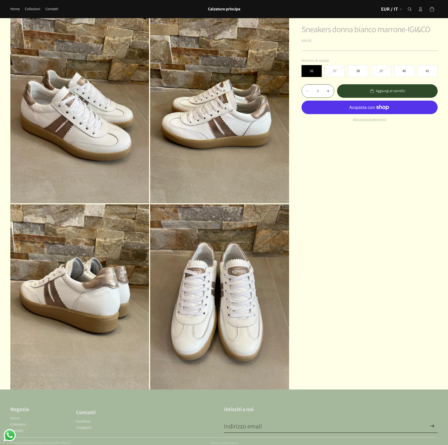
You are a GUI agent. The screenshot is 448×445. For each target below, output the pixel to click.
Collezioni (18, 424)
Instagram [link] (84, 427)
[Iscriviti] (432, 426)
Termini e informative (224, 443)
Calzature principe (32, 442)
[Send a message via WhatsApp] (10, 435)
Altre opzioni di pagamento (369, 119)
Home (15, 418)
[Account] (420, 9)
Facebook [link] (83, 421)
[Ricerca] (409, 9)
